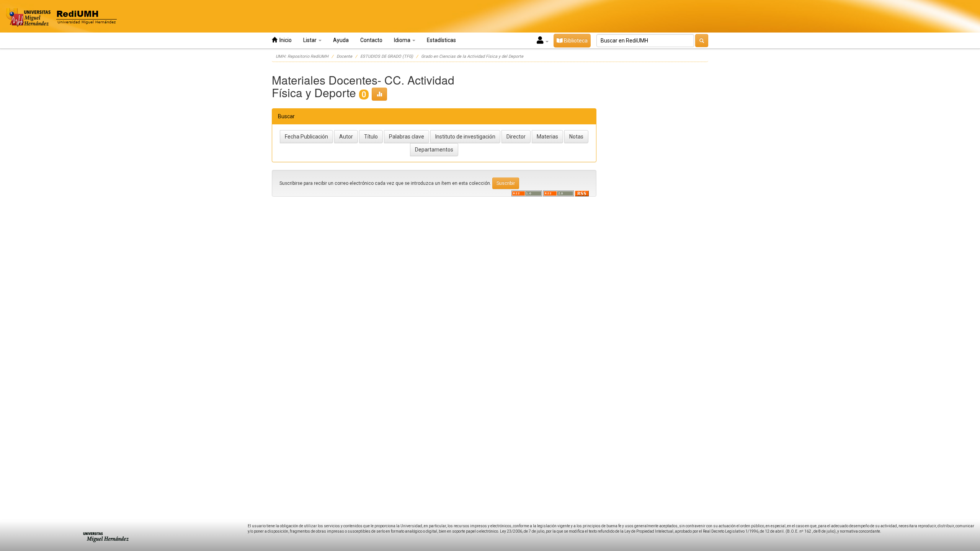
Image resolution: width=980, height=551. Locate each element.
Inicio (284, 40)
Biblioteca (575, 40)
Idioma (403, 40)
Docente (344, 56)
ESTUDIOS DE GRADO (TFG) (386, 56)
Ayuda (341, 40)
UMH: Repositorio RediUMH (302, 56)
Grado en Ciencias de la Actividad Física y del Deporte (472, 56)
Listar (310, 40)
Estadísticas (441, 40)
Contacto (371, 40)
